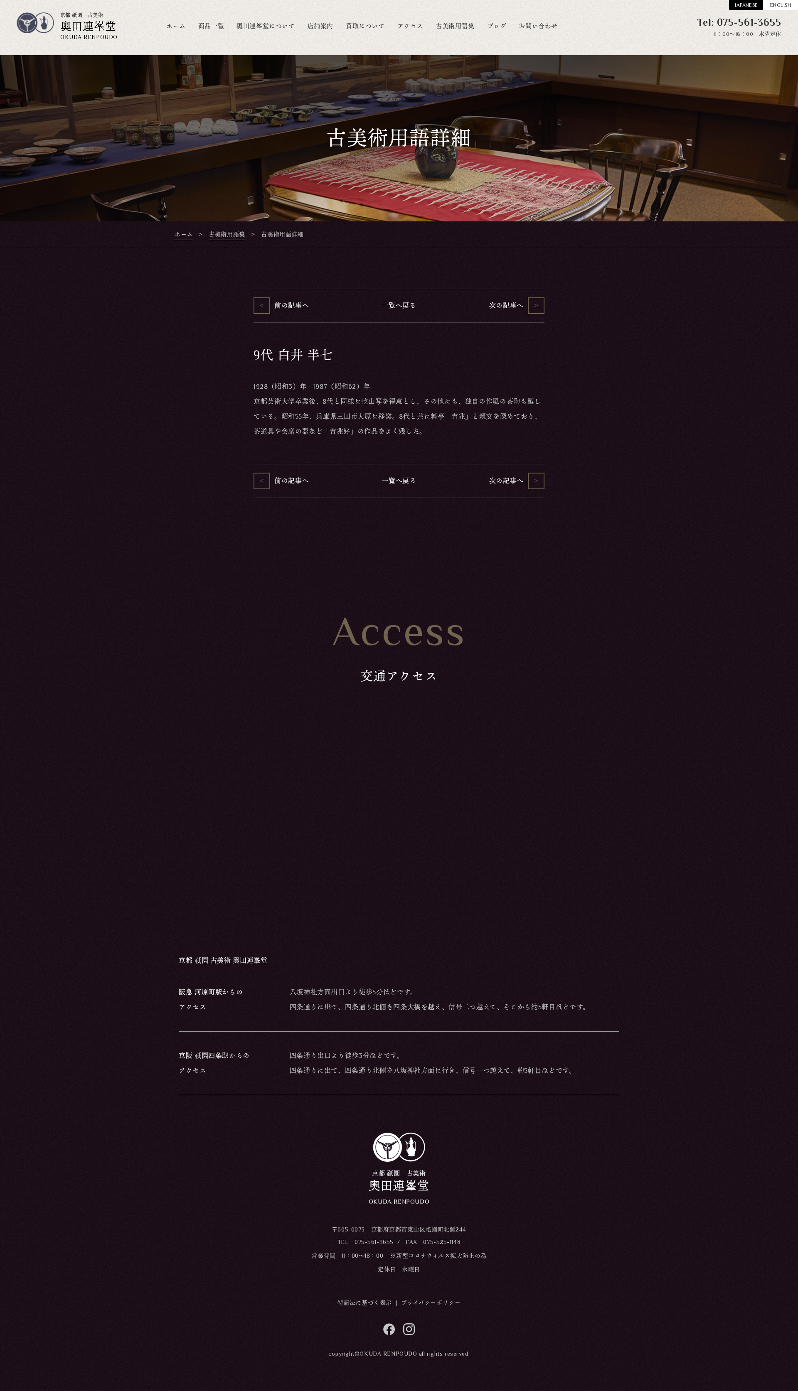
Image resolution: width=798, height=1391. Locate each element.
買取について (365, 25)
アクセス (410, 25)
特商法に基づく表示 (364, 1302)
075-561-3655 (374, 1242)
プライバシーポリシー (431, 1302)
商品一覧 (211, 25)
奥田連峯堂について (265, 25)
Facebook (389, 1329)
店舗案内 (320, 25)
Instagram (409, 1329)
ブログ (497, 25)
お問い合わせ (538, 25)
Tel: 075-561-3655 (739, 22)
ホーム (176, 25)
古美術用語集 (455, 25)
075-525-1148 (442, 1242)
